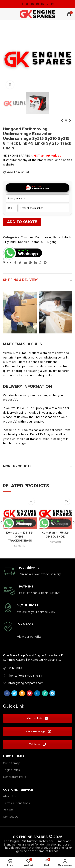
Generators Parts (14, 777)
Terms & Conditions (16, 803)
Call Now (35, 744)
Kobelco (23, 242)
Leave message (35, 731)
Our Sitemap (11, 763)
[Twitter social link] (27, 4)
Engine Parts (11, 770)
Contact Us (35, 718)
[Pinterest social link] (37, 4)
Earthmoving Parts (47, 237)
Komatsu (38, 242)
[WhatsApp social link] (47, 4)
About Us (9, 796)
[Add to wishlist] (31, 501)
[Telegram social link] (52, 4)
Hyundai (10, 242)
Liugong (51, 242)
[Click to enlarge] (10, 85)
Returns (8, 810)
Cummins (27, 237)
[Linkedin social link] (42, 4)
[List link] (37, 668)
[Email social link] (32, 4)
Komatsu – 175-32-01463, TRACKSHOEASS (19, 536)
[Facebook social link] (22, 4)
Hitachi (67, 237)
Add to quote (22, 222)
